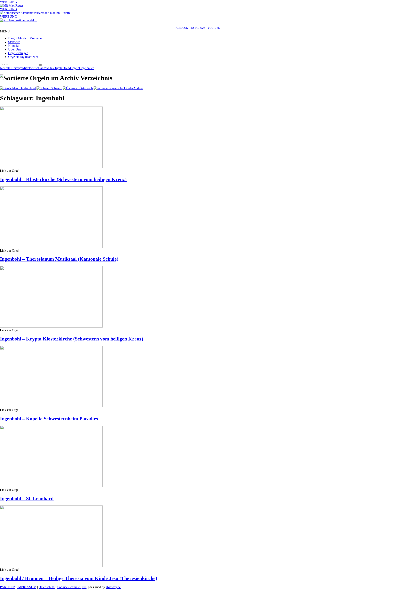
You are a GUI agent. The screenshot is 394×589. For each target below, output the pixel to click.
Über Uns (14, 49)
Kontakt (13, 45)
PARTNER (7, 587)
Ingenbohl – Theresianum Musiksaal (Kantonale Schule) (59, 259)
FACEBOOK (181, 27)
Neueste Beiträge (11, 68)
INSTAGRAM (197, 27)
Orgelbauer (86, 68)
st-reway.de (113, 587)
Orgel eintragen (18, 53)
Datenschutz (47, 587)
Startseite (14, 42)
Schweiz (56, 88)
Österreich (86, 88)
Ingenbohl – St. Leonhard (27, 498)
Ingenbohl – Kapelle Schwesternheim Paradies (49, 418)
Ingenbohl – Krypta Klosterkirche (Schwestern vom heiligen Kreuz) (71, 338)
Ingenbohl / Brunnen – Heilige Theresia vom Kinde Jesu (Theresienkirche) (78, 578)
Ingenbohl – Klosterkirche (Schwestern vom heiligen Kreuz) (63, 179)
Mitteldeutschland (33, 68)
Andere (138, 88)
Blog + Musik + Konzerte (25, 38)
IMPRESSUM (26, 587)
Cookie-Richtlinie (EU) (72, 587)
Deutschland (27, 88)
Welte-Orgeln (54, 68)
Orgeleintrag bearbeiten (23, 56)
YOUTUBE (214, 27)
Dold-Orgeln (71, 68)
